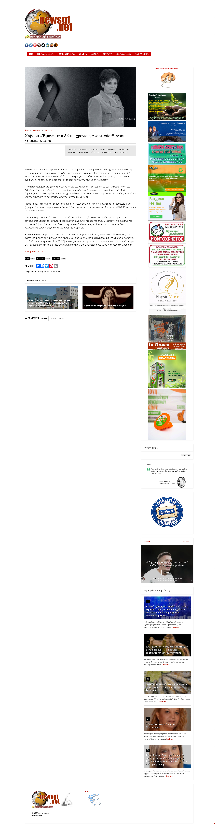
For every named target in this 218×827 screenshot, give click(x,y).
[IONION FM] (56, 46)
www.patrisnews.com (35, 251)
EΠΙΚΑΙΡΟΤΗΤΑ (45, 53)
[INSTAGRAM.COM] (39, 46)
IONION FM (83, 53)
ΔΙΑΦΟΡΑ (107, 53)
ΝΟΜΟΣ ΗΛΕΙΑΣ (66, 53)
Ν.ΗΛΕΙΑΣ (49, 130)
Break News (36, 130)
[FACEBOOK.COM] (27, 46)
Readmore (167, 572)
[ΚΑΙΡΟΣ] (47, 46)
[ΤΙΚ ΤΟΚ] (43, 46)
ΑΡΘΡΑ (95, 53)
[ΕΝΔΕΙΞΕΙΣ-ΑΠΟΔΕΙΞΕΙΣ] (51, 46)
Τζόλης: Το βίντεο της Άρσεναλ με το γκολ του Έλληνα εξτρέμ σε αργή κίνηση (167, 563)
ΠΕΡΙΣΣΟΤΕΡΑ (123, 53)
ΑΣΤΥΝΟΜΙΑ (142, 53)
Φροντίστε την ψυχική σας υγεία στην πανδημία (105, 305)
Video (147, 541)
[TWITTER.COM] (31, 46)
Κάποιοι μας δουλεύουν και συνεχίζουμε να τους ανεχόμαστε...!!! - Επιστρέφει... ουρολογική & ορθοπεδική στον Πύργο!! (49, 303)
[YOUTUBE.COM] (35, 46)
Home (31, 53)
